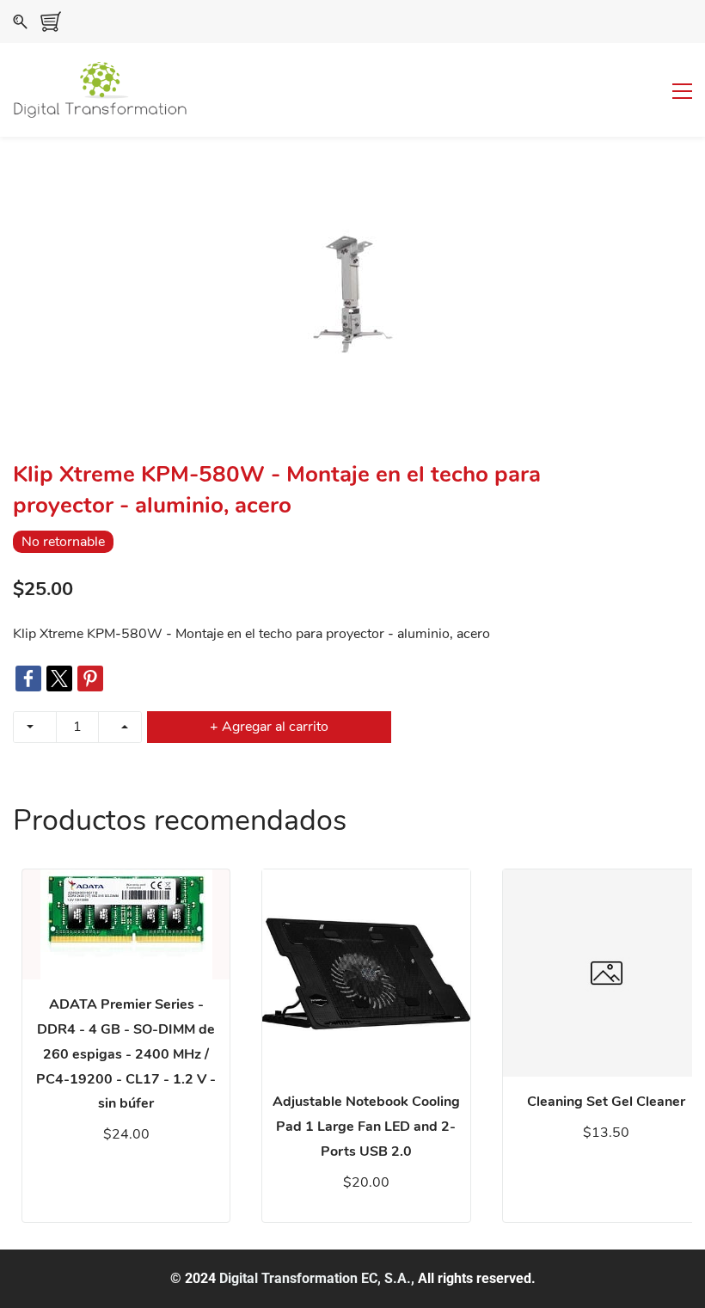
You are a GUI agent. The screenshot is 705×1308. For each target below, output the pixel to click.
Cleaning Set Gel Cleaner (606, 1101)
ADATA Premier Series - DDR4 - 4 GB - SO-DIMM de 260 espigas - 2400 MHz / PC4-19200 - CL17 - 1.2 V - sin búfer (126, 1054)
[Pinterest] (90, 678)
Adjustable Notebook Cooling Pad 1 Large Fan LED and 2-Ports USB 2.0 (366, 1126)
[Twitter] (59, 678)
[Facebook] (28, 678)
